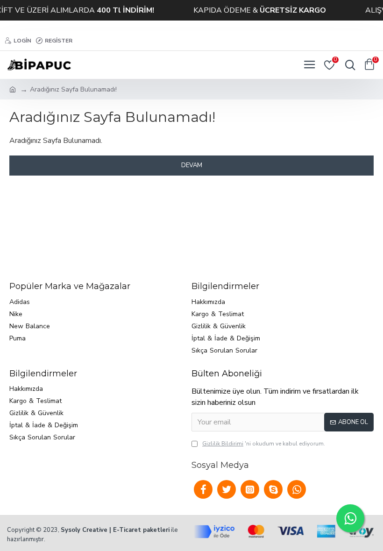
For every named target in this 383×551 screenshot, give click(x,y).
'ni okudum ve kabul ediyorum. (263, 443)
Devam (191, 165)
